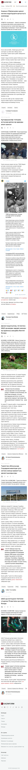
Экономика (4, 724)
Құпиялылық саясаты (6, 738)
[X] (13, 19)
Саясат (3, 718)
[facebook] (10, 707)
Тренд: (2, 6)
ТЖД (18, 313)
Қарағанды (11, 313)
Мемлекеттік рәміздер (7, 741)
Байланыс (3, 758)
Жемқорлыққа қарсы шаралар (9, 743)
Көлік (16, 107)
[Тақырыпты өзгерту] (21, 2)
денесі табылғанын (16, 579)
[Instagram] (2, 19)
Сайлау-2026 (9, 6)
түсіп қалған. (21, 448)
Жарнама (3, 760)
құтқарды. (13, 304)
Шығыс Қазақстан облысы (15, 454)
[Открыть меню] (25, 2)
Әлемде (3, 727)
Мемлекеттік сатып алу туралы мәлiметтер (12, 746)
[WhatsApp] (5, 19)
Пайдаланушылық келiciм (7, 735)
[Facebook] (10, 19)
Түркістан (10, 586)
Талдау (3, 721)
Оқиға (3, 107)
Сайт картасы (4, 755)
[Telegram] (7, 19)
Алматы (10, 107)
